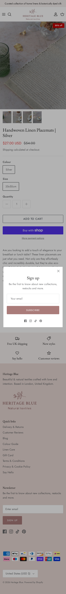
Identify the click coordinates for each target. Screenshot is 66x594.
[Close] (58, 271)
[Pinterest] (40, 321)
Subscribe (33, 310)
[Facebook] (25, 321)
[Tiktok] (35, 321)
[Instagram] (30, 321)
